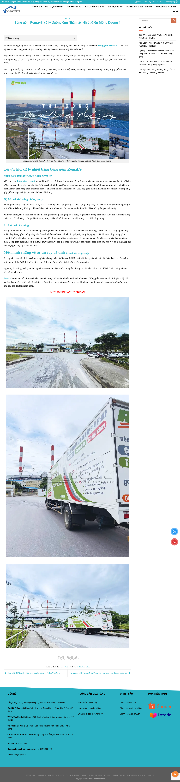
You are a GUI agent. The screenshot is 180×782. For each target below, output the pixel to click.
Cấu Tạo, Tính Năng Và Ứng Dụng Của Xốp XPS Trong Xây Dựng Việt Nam (157, 71)
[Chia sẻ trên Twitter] (63, 658)
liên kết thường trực (83, 667)
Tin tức (148, 7)
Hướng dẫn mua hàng (87, 702)
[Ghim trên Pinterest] (72, 658)
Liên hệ (175, 11)
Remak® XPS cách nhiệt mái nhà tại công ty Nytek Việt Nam (34, 673)
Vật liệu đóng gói (134, 7)
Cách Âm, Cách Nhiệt (54, 7)
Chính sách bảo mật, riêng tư (90, 714)
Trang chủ (37, 7)
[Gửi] (173, 20)
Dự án (67, 19)
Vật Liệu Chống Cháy (94, 7)
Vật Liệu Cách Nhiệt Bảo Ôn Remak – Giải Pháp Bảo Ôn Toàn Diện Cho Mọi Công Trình (157, 54)
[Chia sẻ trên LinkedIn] (76, 658)
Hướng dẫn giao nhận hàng (90, 708)
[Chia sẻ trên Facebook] (59, 658)
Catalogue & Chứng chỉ (166, 7)
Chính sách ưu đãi (128, 702)
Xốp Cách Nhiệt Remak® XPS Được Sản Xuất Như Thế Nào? (156, 44)
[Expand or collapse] (74, 38)
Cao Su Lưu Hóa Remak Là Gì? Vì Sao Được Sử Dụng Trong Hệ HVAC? (155, 63)
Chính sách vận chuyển (130, 714)
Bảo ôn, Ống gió (115, 7)
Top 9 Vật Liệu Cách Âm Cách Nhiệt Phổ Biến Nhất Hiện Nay (156, 36)
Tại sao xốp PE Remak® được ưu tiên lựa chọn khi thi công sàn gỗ (98, 673)
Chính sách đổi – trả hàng (131, 708)
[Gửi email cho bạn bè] (68, 658)
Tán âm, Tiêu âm (74, 7)
